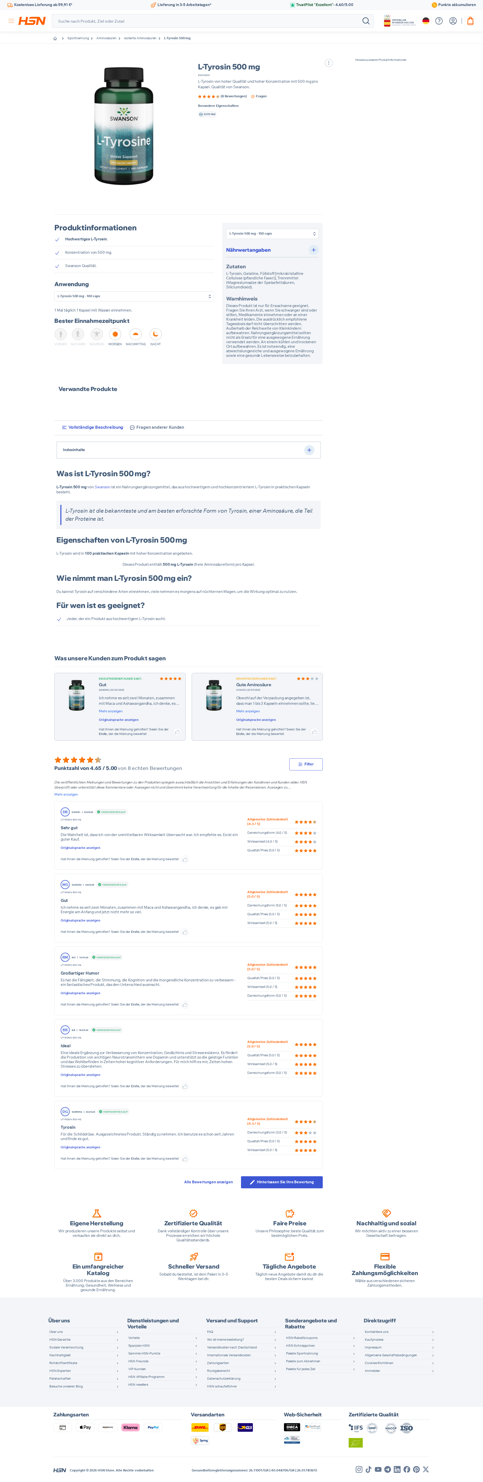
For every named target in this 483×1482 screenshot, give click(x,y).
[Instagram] (359, 1469)
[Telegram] (387, 1469)
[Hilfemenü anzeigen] (439, 20)
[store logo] (32, 21)
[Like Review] (177, 732)
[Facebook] (407, 1469)
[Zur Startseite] (58, 38)
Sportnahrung (78, 38)
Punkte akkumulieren (457, 5)
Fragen (261, 96)
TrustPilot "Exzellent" (324, 5)
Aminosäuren (106, 38)
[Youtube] (378, 1469)
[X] (426, 1469)
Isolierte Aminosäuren (140, 38)
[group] (222, 96)
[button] (124, 125)
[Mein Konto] (453, 20)
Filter (309, 764)
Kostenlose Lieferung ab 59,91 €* (43, 5)
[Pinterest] (416, 1469)
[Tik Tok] (368, 1469)
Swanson (204, 75)
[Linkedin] (397, 1469)
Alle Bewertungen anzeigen (208, 1182)
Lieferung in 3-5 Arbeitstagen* (184, 5)
